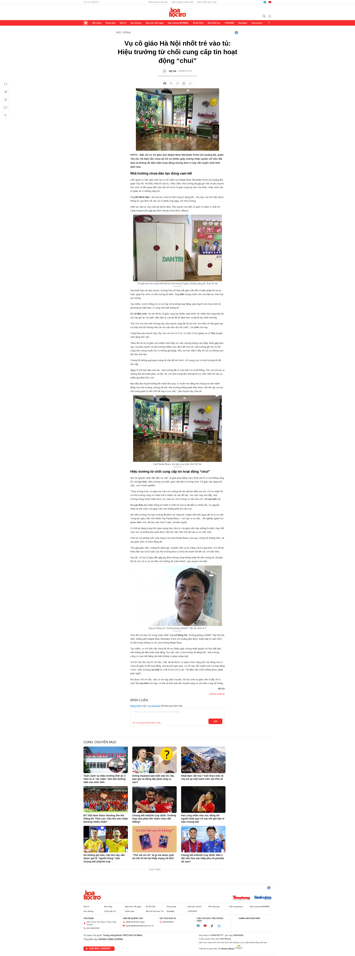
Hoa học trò (92, 895)
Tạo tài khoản (154, 706)
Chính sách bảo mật (249, 918)
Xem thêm (269, 23)
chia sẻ (165, 83)
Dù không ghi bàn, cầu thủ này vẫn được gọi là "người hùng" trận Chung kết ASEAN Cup (104, 858)
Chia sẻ (5, 92)
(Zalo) (142, 922)
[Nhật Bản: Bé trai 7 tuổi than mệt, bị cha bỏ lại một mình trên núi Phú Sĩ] (203, 760)
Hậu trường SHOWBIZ (178, 23)
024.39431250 (93, 928)
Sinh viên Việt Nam (206, 2)
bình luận (190, 83)
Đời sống (96, 23)
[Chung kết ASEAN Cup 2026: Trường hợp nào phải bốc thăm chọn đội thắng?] (154, 799)
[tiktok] (213, 925)
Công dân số (110, 911)
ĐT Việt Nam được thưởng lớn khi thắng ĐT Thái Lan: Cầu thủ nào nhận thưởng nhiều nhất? (105, 818)
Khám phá (110, 23)
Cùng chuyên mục (99, 742)
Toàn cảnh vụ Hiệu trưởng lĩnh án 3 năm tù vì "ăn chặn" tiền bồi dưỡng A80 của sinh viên (104, 779)
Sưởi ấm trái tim (194, 906)
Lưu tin (5, 99)
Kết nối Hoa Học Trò (155, 911)
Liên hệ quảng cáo (133, 918)
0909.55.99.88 (132, 922)
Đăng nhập (135, 706)
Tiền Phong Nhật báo (182, 2)
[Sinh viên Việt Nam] (263, 898)
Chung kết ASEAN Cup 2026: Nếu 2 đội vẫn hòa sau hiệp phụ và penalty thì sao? (202, 858)
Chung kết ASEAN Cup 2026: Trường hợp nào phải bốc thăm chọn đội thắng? (154, 818)
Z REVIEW (229, 23)
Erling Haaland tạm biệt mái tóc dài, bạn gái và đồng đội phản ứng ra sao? (153, 779)
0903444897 (168, 922)
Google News (236, 32)
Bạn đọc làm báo (100, 948)
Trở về (5, 115)
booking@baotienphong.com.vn (140, 926)
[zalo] (221, 925)
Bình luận (5, 107)
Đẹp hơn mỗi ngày (154, 23)
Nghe (5, 84)
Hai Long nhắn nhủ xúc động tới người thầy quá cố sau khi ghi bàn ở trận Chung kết (202, 818)
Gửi (215, 721)
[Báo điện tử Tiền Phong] (241, 898)
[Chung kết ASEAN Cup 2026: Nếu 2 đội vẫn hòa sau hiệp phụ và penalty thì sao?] (203, 839)
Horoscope (257, 23)
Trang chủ (85, 23)
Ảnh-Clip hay (214, 23)
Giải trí (123, 23)
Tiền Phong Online (158, 2)
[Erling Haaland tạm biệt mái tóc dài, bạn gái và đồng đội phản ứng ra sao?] (154, 760)
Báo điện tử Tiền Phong (177, 12)
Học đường (135, 23)
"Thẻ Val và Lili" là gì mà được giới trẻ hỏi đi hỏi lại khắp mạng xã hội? (153, 857)
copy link (177, 83)
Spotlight (242, 23)
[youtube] (270, 2)
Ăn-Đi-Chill (198, 23)
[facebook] (265, 2)
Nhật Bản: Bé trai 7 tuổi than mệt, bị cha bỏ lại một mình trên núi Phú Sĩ (202, 777)
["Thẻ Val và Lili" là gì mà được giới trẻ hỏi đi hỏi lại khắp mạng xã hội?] (154, 839)
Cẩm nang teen (236, 906)
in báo (184, 83)
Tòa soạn (88, 918)
